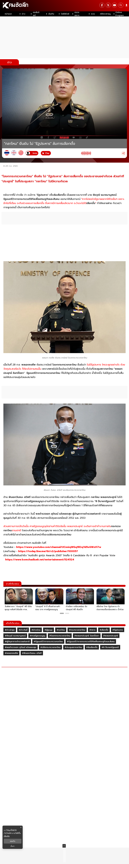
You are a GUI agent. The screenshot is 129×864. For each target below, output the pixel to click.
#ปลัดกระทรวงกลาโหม (50, 647)
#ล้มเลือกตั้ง (92, 647)
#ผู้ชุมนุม (48, 629)
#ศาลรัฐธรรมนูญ (37, 635)
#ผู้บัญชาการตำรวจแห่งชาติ (17, 641)
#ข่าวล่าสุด (10, 629)
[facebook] (101, 5)
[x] (108, 5)
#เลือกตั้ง (104, 629)
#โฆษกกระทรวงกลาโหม (59, 635)
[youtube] (114, 5)
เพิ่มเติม (7, 836)
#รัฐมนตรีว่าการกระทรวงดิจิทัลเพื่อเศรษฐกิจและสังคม (91, 641)
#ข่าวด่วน (35, 629)
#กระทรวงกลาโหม (77, 629)
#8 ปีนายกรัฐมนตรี (110, 647)
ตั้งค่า (13, 846)
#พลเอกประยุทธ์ (110, 635)
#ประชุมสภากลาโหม (73, 647)
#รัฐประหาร (117, 629)
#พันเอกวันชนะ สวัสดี (32, 653)
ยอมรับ (12, 841)
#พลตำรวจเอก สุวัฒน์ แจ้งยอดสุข (20, 647)
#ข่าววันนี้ (23, 629)
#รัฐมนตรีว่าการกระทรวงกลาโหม (48, 641)
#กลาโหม (61, 629)
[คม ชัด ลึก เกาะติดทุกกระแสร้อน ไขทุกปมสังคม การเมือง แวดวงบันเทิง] (64, 5)
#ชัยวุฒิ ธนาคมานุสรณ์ (15, 635)
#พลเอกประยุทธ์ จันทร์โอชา (86, 635)
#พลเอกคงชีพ (11, 653)
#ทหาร (92, 629)
